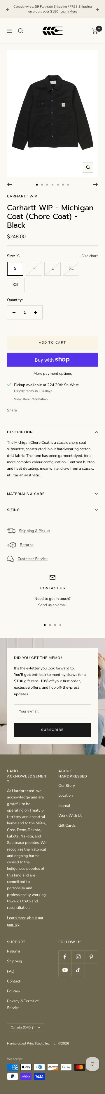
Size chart (89, 256)
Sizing (13, 510)
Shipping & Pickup (34, 530)
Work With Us (70, 815)
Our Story (66, 785)
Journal (64, 805)
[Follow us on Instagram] (78, 957)
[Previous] (9, 185)
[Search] (20, 30)
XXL (16, 284)
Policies (13, 991)
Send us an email (52, 605)
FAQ (10, 971)
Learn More (68, 11)
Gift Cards (67, 825)
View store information (31, 399)
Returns (26, 544)
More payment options (53, 373)
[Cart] (95, 31)
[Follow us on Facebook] (64, 957)
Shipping (14, 961)
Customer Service (33, 558)
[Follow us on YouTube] (64, 970)
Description (20, 432)
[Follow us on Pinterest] (91, 957)
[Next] (95, 185)
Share (12, 410)
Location (65, 795)
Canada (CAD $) (23, 1027)
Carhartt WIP (22, 196)
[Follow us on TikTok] (78, 970)
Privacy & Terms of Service (22, 1004)
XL (71, 268)
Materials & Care (26, 494)
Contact (13, 981)
